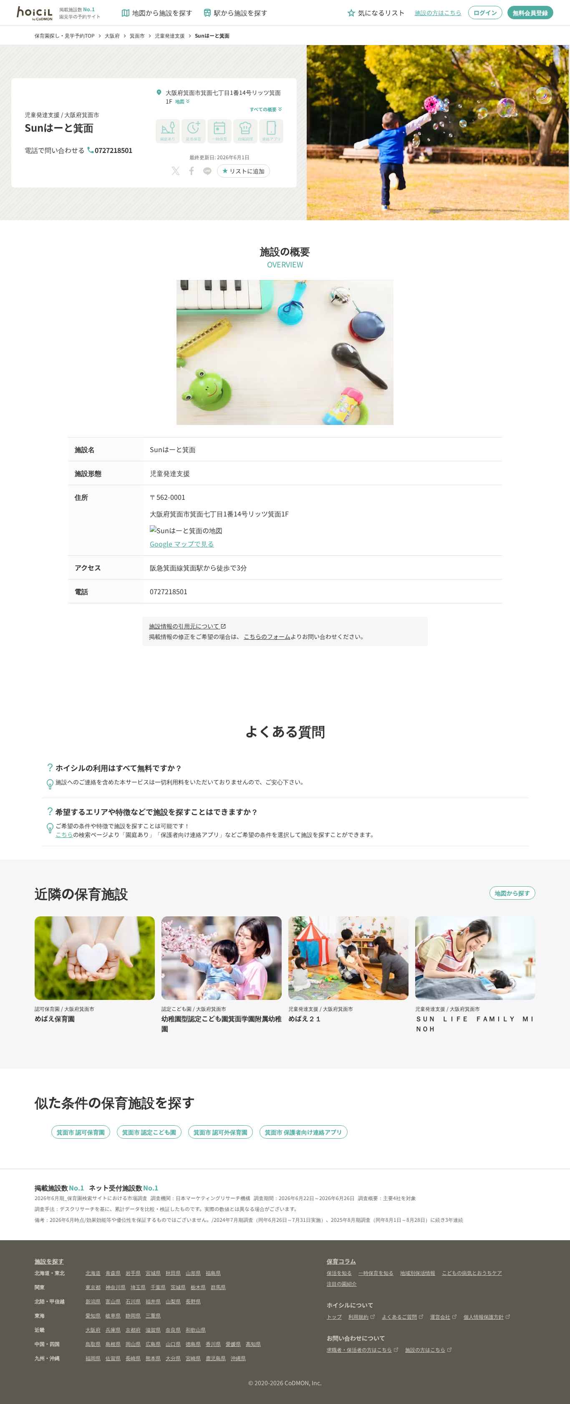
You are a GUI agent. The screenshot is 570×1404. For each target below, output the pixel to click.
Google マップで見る (182, 544)
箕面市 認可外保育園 (220, 1132)
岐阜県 (113, 1315)
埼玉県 (138, 1286)
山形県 (193, 1272)
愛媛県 (233, 1343)
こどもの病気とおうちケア (472, 1272)
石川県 (133, 1301)
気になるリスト (375, 13)
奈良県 (173, 1329)
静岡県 (133, 1315)
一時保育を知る (375, 1272)
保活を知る (339, 1272)
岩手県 (133, 1272)
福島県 (213, 1272)
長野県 (193, 1301)
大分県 (173, 1357)
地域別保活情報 (417, 1272)
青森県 (113, 1272)
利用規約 (358, 1316)
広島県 (153, 1343)
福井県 (153, 1301)
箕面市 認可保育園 (81, 1132)
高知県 (253, 1343)
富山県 (113, 1301)
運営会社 (440, 1316)
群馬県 (218, 1286)
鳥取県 (93, 1343)
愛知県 (93, 1315)
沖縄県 (238, 1357)
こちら (64, 834)
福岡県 (93, 1357)
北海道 (93, 1272)
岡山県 (133, 1343)
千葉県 (158, 1286)
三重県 (153, 1315)
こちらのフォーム (267, 636)
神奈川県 (116, 1286)
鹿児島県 (216, 1357)
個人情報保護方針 (484, 1316)
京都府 (133, 1329)
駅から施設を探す (234, 13)
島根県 (113, 1343)
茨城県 (178, 1286)
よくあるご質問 (399, 1316)
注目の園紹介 (342, 1283)
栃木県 (198, 1286)
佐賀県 (113, 1357)
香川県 (213, 1343)
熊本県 (153, 1357)
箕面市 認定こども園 (149, 1132)
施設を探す (49, 1261)
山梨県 (173, 1301)
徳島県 (193, 1343)
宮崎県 (193, 1357)
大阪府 (93, 1329)
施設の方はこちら (438, 12)
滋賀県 (153, 1329)
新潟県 (93, 1301)
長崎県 (133, 1357)
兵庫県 (113, 1329)
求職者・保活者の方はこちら (359, 1349)
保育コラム (341, 1261)
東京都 (93, 1286)
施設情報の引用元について (187, 626)
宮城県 (153, 1272)
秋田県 (173, 1272)
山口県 (173, 1343)
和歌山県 (196, 1329)
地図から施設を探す (156, 13)
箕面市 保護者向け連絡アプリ (303, 1132)
